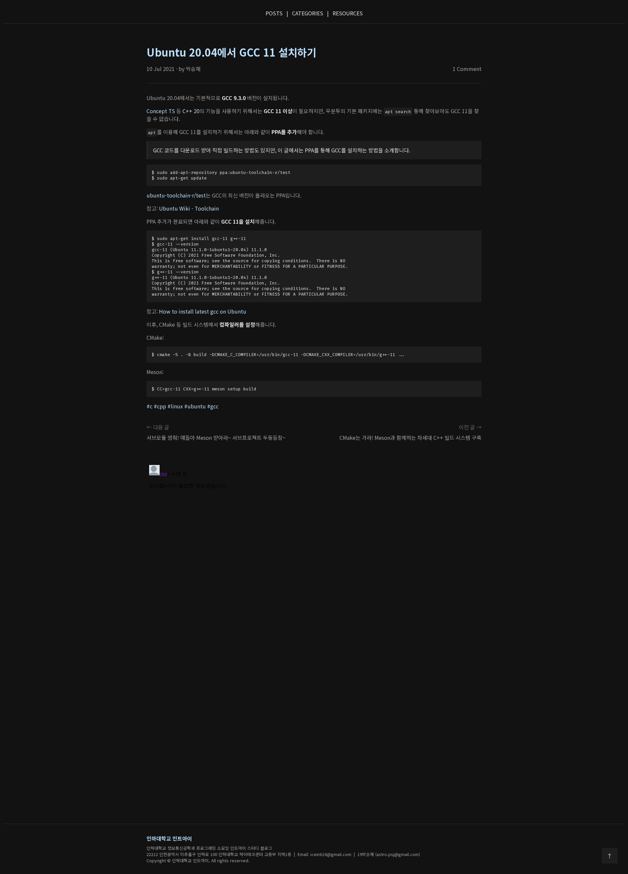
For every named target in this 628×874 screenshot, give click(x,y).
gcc (214, 406)
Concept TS (161, 111)
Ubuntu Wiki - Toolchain (189, 208)
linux (177, 406)
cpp (161, 406)
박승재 (193, 69)
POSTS (274, 13)
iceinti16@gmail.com (330, 854)
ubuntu (196, 406)
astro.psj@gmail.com (397, 854)
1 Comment (467, 69)
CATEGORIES (307, 13)
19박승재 (366, 854)
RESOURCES (348, 13)
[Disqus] (314, 544)
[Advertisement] (314, 719)
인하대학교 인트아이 (169, 838)
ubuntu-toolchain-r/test (176, 195)
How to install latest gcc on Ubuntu (202, 311)
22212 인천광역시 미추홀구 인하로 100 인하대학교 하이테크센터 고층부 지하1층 (219, 854)
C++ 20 (191, 111)
